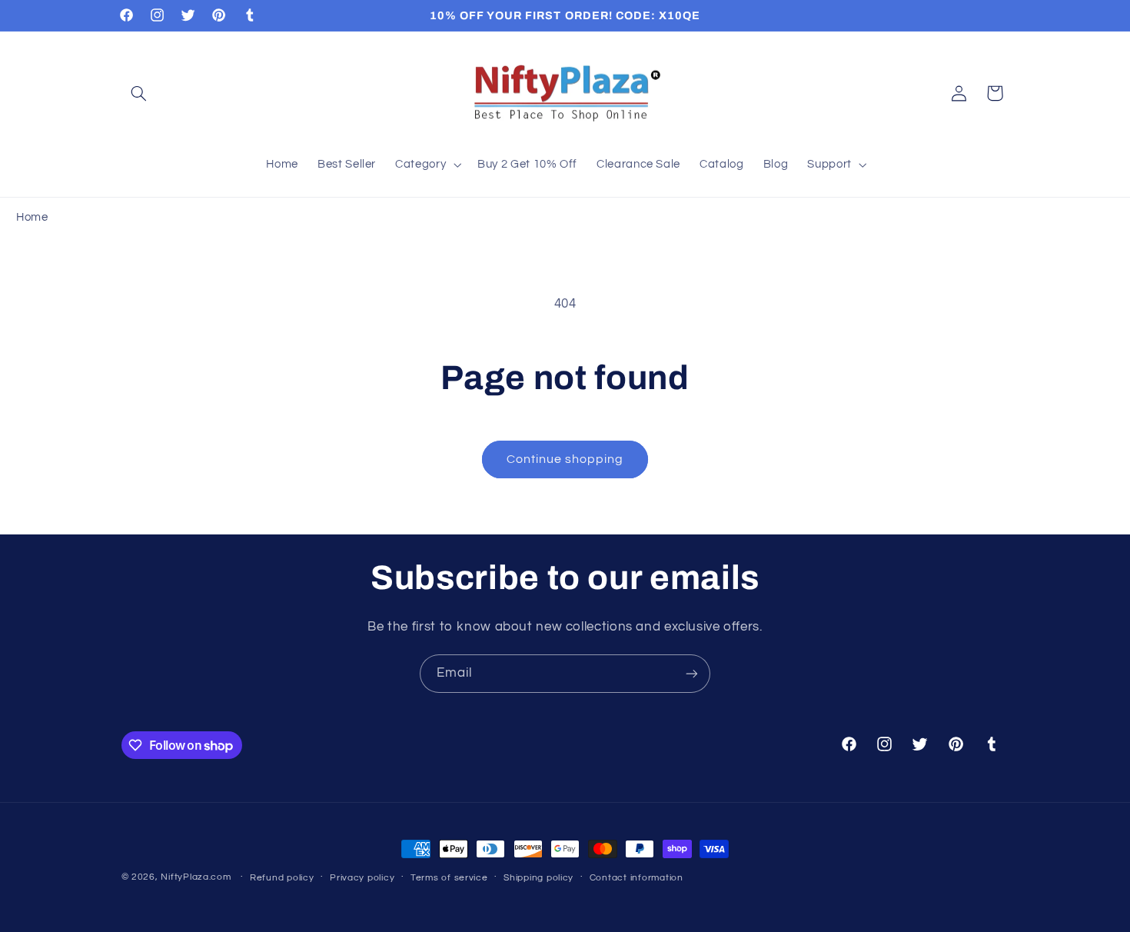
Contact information (636, 878)
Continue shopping (565, 459)
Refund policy (282, 878)
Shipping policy (538, 878)
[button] (139, 93)
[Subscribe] (692, 673)
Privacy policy (362, 878)
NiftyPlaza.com (196, 877)
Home (32, 217)
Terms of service (449, 878)
